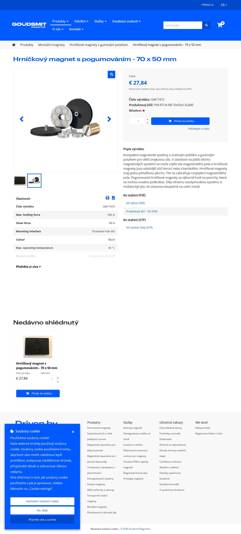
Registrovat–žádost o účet (208, 433)
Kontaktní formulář (169, 484)
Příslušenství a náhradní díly (101, 512)
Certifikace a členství (170, 461)
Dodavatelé (165, 439)
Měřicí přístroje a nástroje (100, 489)
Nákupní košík (202, 427)
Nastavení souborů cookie (42, 501)
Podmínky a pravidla (170, 433)
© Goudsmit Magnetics (135, 528)
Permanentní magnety (99, 427)
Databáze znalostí (125, 21)
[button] (113, 197)
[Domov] (29, 25)
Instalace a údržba (133, 444)
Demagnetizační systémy (100, 478)
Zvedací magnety (96, 484)
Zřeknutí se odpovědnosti (172, 444)
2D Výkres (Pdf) (135, 203)
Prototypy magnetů (133, 478)
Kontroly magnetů (132, 427)
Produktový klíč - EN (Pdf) (141, 211)
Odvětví (80, 21)
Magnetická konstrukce (135, 473)
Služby (99, 21)
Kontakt (75, 29)
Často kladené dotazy (170, 427)
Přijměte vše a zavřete (42, 519)
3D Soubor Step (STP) (139, 227)
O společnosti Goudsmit (171, 489)
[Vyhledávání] (206, 25)
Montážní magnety (97, 506)
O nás (56, 29)
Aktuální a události (169, 467)
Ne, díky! (42, 510)
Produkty (59, 21)
